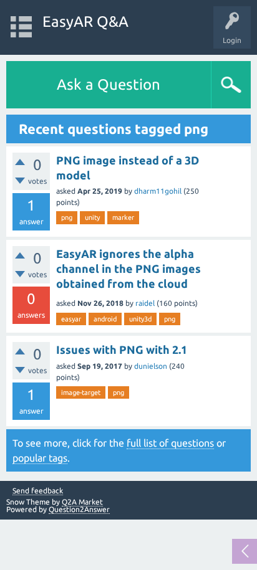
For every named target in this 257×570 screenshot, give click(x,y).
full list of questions (170, 443)
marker (123, 217)
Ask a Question (108, 84)
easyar (71, 319)
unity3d (140, 319)
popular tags (39, 457)
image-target (80, 392)
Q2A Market (82, 502)
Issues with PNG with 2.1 (121, 349)
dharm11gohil (158, 191)
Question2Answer (79, 509)
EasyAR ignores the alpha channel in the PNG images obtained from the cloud (128, 268)
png (66, 217)
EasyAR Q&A (85, 21)
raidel (145, 303)
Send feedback (37, 491)
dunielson (150, 366)
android (105, 319)
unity (92, 217)
